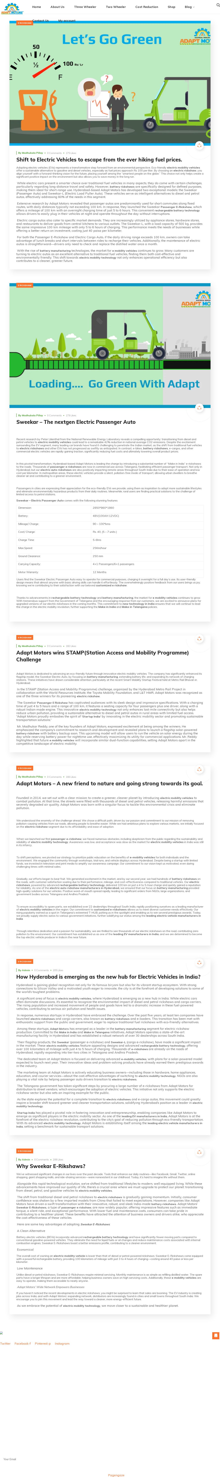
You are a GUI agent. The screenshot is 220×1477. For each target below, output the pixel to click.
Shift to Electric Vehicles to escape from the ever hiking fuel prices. (99, 159)
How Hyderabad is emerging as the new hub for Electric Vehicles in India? (108, 976)
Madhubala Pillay (32, 152)
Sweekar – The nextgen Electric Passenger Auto (76, 422)
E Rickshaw (25, 23)
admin (26, 970)
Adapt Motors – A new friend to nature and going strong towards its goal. (109, 783)
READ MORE (110, 83)
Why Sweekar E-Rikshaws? (50, 1166)
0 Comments (54, 153)
